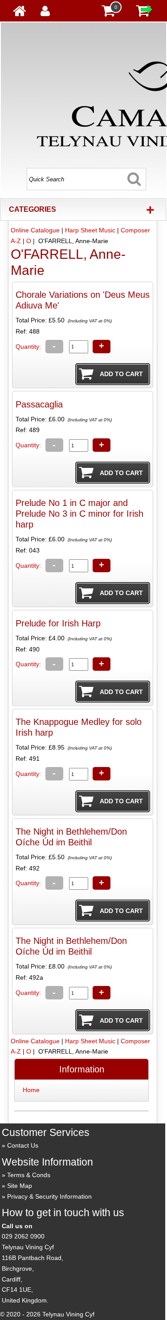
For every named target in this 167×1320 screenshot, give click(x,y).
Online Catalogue (35, 230)
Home (31, 1089)
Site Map (19, 1185)
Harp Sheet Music (90, 230)
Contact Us (22, 1145)
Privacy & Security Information (49, 1196)
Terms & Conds (28, 1175)
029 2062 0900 (23, 1236)
